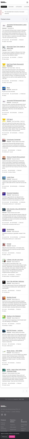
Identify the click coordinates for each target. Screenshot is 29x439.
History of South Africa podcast (16, 157)
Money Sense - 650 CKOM (14, 350)
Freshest (3, 6)
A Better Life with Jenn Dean (15, 259)
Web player (13, 427)
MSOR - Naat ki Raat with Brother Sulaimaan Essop (16, 370)
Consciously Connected (13, 139)
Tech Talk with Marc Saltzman (15, 281)
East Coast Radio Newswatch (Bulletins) (15, 65)
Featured (11, 6)
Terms (2, 411)
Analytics (12, 424)
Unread (9, 244)
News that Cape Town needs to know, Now (16, 47)
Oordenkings (10, 229)
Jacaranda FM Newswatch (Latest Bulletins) (16, 25)
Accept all (12, 436)
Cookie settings (16, 411)
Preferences (4, 436)
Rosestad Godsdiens (13, 193)
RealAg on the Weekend (13, 316)
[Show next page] (26, 19)
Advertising (4, 431)
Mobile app (13, 429)
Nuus (8, 87)
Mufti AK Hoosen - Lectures (15, 330)
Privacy (8, 411)
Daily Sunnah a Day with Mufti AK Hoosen (16, 209)
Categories (19, 6)
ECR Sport (10, 119)
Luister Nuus (10, 177)
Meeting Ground (11, 297)
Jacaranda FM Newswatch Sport (16, 100)
